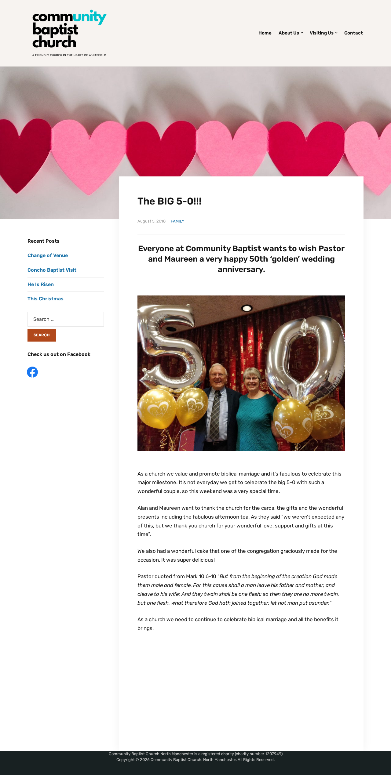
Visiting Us (322, 33)
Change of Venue (47, 255)
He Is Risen (40, 284)
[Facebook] (32, 371)
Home (265, 33)
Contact (353, 33)
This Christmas (45, 299)
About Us (289, 33)
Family (177, 221)
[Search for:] (65, 319)
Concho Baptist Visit (51, 270)
